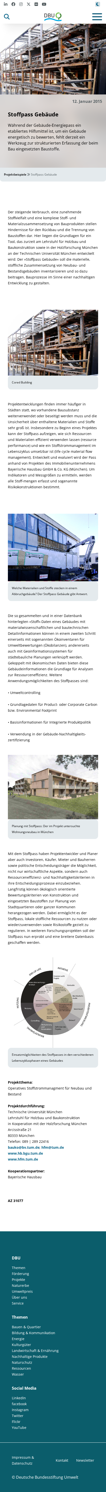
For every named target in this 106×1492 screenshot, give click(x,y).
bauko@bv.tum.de (23, 1147)
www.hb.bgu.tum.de (25, 1153)
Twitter (17, 1415)
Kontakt (62, 1460)
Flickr (16, 1421)
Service (18, 1303)
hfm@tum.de (52, 1147)
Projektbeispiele (15, 174)
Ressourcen (21, 1368)
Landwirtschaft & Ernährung (35, 1350)
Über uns (19, 1297)
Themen (18, 1267)
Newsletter (85, 1460)
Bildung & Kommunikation (33, 1332)
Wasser (18, 1374)
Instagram (20, 1409)
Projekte (18, 1279)
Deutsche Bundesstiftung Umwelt (47, 1477)
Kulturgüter (21, 1344)
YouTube (19, 1427)
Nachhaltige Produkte (30, 1356)
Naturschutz (22, 1362)
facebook (19, 1403)
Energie (18, 1338)
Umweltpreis (22, 1291)
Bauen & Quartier (26, 1327)
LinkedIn (19, 1398)
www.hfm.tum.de (23, 1159)
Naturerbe (20, 1285)
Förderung (20, 1273)
